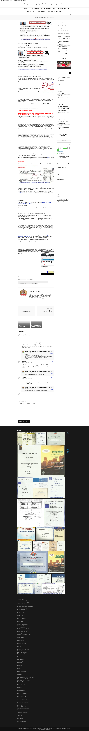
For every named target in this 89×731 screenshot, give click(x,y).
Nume (19, 416)
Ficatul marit (19, 655)
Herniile (18, 668)
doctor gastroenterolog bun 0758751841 (30, 281)
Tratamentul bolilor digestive (22, 712)
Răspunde (52, 334)
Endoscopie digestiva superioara (22, 649)
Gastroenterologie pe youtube (50, 8)
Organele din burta (20, 684)
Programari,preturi (38, 8)
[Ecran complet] (69, 68)
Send (59, 196)
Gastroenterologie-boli (61, 93)
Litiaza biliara (59, 11)
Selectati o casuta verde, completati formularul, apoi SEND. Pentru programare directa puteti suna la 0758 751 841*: (64, 158)
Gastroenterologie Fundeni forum (22, 661)
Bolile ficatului (30, 11)
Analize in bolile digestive (21, 600)
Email (32, 416)
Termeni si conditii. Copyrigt (62, 53)
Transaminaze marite (20, 709)
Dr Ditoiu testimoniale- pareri (62, 46)
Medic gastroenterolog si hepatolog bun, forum (28, 43)
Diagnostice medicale (21, 643)
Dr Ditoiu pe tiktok (61, 44)
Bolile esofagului (20, 612)
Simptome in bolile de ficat (21, 700)
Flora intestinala (20, 656)
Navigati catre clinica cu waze (64, 8)
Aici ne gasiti (60, 91)
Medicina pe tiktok (61, 89)
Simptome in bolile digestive (63, 106)
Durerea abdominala (62, 110)
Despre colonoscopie (20, 640)
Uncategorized (19, 718)
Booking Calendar (61, 151)
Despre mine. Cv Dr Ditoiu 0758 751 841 (26, 8)
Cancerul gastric (20, 619)
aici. (36, 92)
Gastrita (18, 658)
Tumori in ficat (19, 715)
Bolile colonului (61, 114)
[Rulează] (58, 68)
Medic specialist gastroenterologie (23, 680)
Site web (44, 416)
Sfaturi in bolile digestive (21, 699)
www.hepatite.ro (29, 235)
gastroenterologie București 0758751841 (42, 281)
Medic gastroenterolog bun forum (36, 42)
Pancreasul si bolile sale (22, 324)
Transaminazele (20, 711)
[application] (64, 65)
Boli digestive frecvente (40, 11)
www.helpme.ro (27, 236)
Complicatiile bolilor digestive (22, 630)
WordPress (40, 729)
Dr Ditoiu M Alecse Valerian (24, 163)
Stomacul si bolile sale (63, 119)
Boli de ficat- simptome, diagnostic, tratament (24, 606)
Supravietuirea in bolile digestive (22, 708)
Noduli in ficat (19, 681)
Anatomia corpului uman (21, 603)
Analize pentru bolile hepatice (64, 97)
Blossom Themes (63, 728)
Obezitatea (19, 683)
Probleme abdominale (21, 690)
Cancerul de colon (20, 615)
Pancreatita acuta (22, 326)
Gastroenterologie (20, 659)
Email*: (58, 174)
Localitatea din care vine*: (61, 167)
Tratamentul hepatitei (50, 11)
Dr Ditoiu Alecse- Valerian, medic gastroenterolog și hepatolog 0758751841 (30, 47)
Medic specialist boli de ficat (22, 678)
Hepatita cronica (37, 320)
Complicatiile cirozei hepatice (22, 631)
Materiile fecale (19, 674)
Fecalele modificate (20, 653)
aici (48, 157)
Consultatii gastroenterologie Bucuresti (23, 634)
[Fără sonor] (68, 68)
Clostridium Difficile (20, 627)
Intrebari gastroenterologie (21, 671)
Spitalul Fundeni (20, 192)
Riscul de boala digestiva (21, 696)
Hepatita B (32, 320)
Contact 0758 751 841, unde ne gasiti (64, 36)
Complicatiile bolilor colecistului (22, 628)
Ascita (18, 605)
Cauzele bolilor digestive (21, 622)
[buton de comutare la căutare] (70, 14)
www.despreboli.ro (35, 235)
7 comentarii (45, 47)
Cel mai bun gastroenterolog (22, 624)
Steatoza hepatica (20, 705)
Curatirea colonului (20, 637)
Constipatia (19, 633)
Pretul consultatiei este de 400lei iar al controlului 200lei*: (63, 179)
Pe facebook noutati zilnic (62, 87)
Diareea (18, 646)
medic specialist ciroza (34, 283)
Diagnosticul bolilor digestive (64, 108)
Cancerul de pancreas (21, 618)
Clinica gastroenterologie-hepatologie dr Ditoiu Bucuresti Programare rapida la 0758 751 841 (44, 4)
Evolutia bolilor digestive (21, 650)
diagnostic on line (21, 281)
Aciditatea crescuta (20, 599)
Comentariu (20, 406)
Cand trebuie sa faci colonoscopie (63, 28)
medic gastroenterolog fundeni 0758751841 (24, 283)
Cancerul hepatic (20, 621)
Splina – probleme (20, 703)
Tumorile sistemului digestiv (63, 121)
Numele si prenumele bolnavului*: (63, 163)
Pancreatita (20, 325)
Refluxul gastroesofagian (21, 693)
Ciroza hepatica (61, 102)
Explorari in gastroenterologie (64, 112)
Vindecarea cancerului (21, 721)
